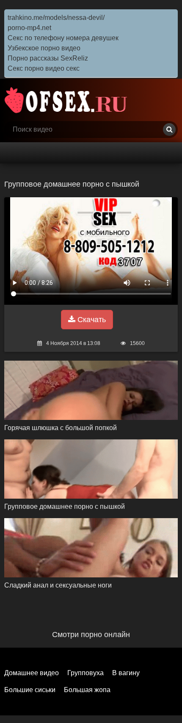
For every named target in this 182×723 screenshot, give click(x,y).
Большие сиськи (29, 689)
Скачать (90, 319)
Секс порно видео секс (44, 68)
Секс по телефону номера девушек (63, 37)
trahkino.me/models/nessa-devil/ (56, 17)
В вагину (126, 672)
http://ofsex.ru (67, 100)
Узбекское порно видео (44, 48)
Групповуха (85, 672)
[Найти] (169, 129)
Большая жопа (87, 689)
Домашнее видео (31, 672)
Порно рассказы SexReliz (48, 58)
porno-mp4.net (29, 27)
